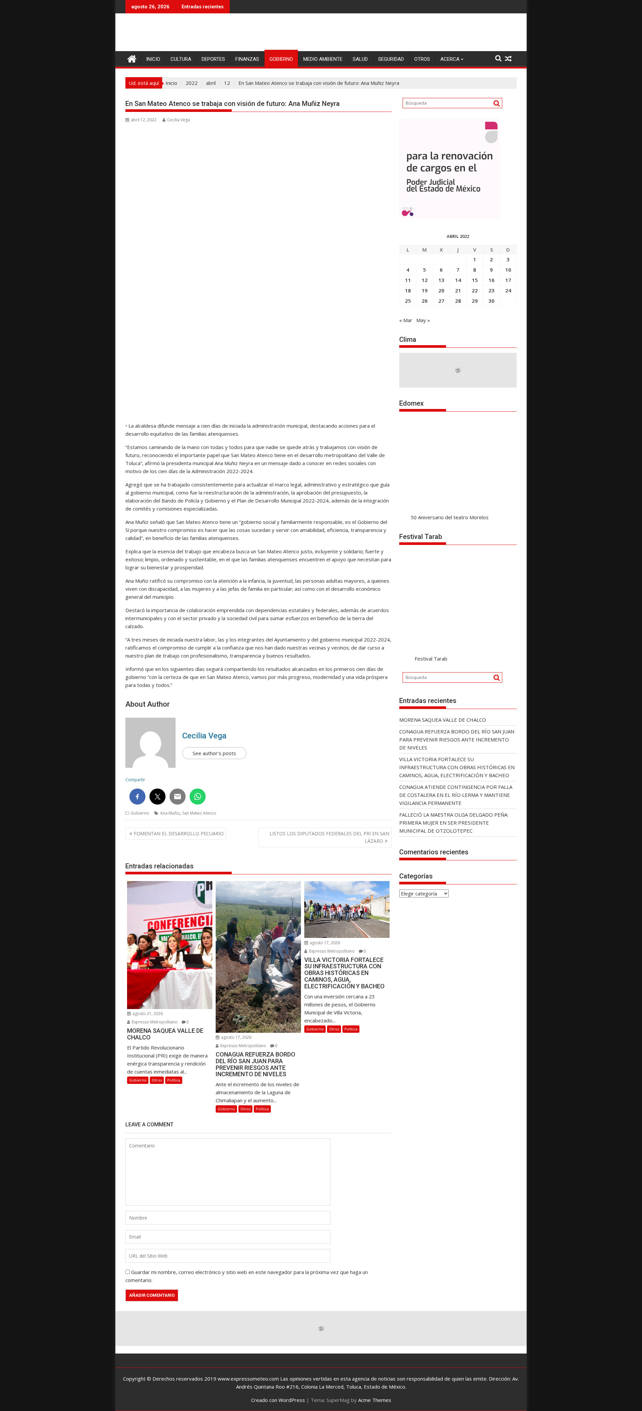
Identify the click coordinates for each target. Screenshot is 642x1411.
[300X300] (449, 216)
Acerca (449, 59)
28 (458, 300)
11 (408, 280)
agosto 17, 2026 (235, 1037)
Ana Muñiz (170, 813)
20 (441, 290)
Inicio (153, 59)
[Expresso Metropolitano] (132, 57)
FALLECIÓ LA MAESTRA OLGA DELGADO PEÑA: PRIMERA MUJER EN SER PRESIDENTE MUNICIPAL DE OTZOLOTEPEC (453, 822)
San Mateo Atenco (199, 813)
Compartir (135, 780)
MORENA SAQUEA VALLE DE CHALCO (442, 719)
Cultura (181, 59)
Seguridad (391, 59)
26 (425, 300)
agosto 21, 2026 (147, 1013)
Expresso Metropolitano (154, 1022)
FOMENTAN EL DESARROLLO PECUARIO (179, 833)
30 (492, 300)
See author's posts (214, 753)
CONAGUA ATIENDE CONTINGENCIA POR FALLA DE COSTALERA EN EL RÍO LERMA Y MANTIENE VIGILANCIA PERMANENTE (455, 795)
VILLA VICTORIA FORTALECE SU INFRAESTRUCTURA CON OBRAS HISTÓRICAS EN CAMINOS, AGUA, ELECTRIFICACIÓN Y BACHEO (457, 767)
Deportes (213, 59)
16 (492, 280)
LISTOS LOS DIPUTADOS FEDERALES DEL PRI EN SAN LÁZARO (329, 837)
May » (423, 320)
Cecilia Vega (178, 120)
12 (425, 280)
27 (441, 300)
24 (508, 290)
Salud (360, 59)
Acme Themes (374, 1400)
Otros (422, 59)
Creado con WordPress (278, 1400)
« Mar (405, 320)
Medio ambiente (322, 59)
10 (508, 269)
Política (173, 1080)
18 (408, 290)
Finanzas (247, 59)
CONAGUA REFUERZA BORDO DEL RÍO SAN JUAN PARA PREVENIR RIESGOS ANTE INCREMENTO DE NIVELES (456, 739)
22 (475, 290)
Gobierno (281, 59)
